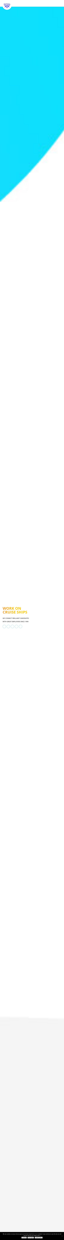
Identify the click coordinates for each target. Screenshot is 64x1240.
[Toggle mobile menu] (61, 5)
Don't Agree (30, 1237)
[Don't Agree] (62, 1236)
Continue (24, 1237)
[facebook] (4, 626)
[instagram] (12, 626)
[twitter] (20, 626)
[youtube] (16, 626)
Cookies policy (38, 1237)
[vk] (8, 626)
